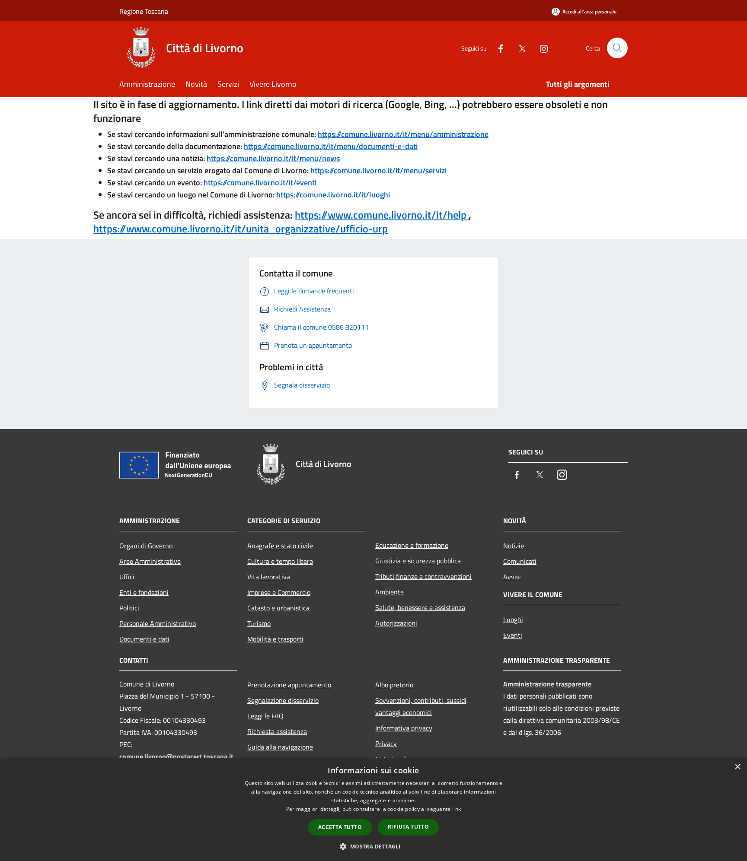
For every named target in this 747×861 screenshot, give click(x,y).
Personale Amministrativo (157, 623)
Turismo (259, 623)
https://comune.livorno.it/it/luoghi (333, 194)
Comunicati (519, 561)
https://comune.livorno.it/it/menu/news (273, 158)
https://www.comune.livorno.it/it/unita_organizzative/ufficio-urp (240, 228)
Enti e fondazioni (144, 592)
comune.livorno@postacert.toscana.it (176, 756)
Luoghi (513, 619)
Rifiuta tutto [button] (408, 826)
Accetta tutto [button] (340, 827)
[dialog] (373, 809)
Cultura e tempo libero (280, 561)
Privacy (386, 743)
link (456, 809)
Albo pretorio (394, 685)
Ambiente (389, 592)
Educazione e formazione (411, 545)
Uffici (126, 577)
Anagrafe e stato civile (280, 545)
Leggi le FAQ (265, 716)
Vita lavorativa (268, 577)
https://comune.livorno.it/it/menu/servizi (378, 170)
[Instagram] (540, 48)
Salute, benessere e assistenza (420, 607)
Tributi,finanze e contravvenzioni (423, 576)
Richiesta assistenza (277, 731)
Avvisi (512, 577)
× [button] (737, 767)
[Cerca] (617, 48)
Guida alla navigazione (280, 747)
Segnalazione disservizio (283, 700)
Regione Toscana (143, 11)
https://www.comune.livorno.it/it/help (382, 214)
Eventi (512, 635)
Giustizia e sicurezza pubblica (418, 561)
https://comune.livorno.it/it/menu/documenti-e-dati (331, 146)
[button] (373, 846)
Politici (129, 608)
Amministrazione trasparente (547, 684)
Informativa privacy (403, 728)
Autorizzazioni (396, 623)
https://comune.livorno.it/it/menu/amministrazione (403, 134)
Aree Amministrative (150, 561)
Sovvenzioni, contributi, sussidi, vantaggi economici (421, 706)
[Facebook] (497, 48)
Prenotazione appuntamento (289, 685)
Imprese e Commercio (278, 592)
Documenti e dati (144, 639)
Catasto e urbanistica (278, 608)
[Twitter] (518, 48)
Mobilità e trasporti (275, 639)
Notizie (513, 545)
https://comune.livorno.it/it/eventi (260, 182)
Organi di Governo (145, 545)
